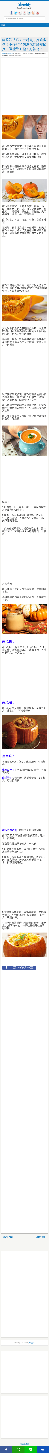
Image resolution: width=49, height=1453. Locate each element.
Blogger (31, 1343)
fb (11, 13)
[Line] (30, 1449)
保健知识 (10, 53)
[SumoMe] (43, 1449)
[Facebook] (6, 1449)
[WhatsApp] (18, 1449)
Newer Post (8, 1237)
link (29, 13)
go (20, 13)
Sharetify (24, 5)
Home (4, 53)
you (37, 13)
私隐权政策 (24, 1444)
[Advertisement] (24, 66)
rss (33, 13)
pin (24, 13)
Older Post (40, 1237)
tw (16, 13)
